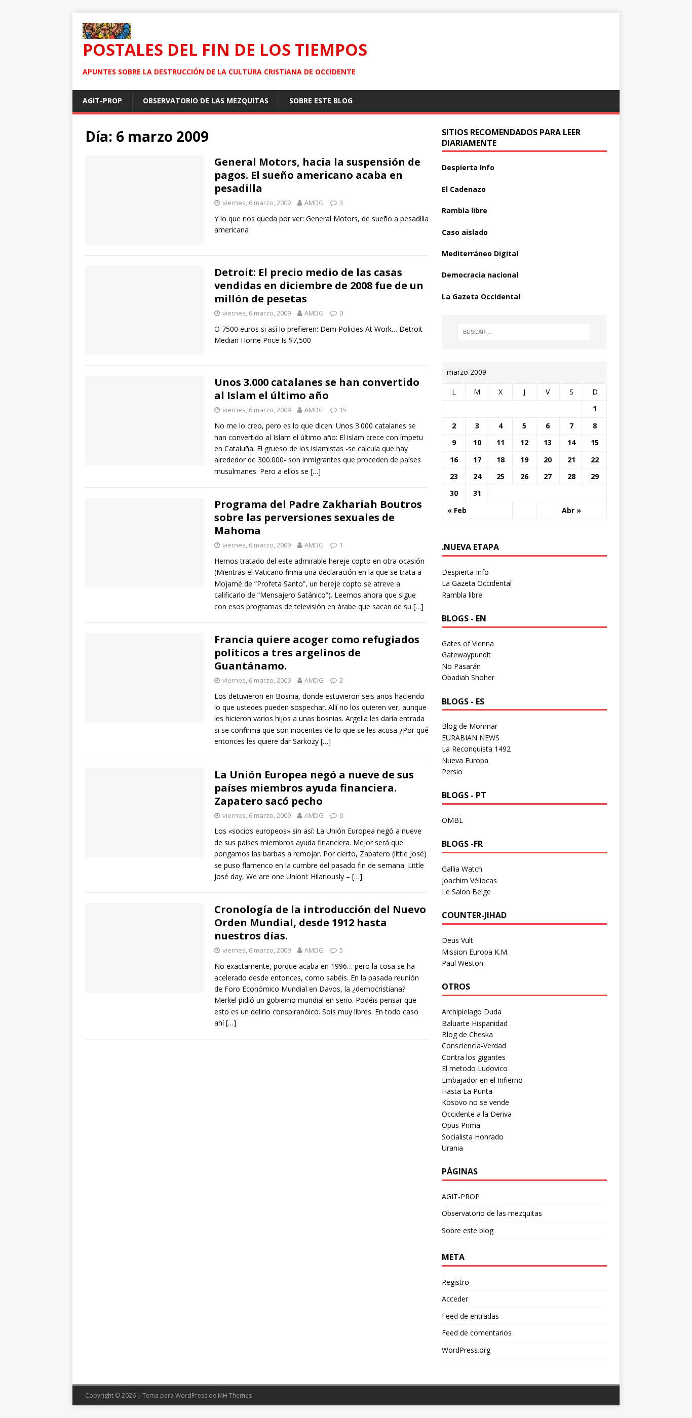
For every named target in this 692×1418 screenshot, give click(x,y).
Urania (452, 1148)
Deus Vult (457, 940)
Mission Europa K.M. (475, 952)
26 (524, 476)
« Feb (457, 510)
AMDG (314, 202)
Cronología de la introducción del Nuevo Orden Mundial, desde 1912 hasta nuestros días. (320, 922)
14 (571, 442)
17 (477, 459)
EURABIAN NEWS (470, 737)
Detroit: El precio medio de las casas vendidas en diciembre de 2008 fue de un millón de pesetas (319, 285)
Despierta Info (468, 167)
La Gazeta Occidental (481, 296)
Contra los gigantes (474, 1057)
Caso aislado (465, 232)
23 (454, 476)
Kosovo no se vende (475, 1102)
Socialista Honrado (473, 1136)
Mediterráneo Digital (480, 253)
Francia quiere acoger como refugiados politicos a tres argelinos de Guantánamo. (316, 653)
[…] (316, 471)
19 (524, 459)
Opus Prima (461, 1125)
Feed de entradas (470, 1316)
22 (595, 459)
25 (500, 476)
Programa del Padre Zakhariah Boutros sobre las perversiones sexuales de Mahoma (318, 517)
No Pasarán (461, 666)
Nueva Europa (465, 760)
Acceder (455, 1299)
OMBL (452, 820)
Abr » (571, 510)
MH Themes (235, 1395)
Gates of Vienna (468, 643)
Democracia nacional (480, 275)
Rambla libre (464, 210)
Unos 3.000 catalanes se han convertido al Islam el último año (316, 388)
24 (477, 476)
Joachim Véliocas (469, 880)
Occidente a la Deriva (477, 1114)
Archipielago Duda (472, 1011)
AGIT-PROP (102, 100)
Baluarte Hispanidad (475, 1023)
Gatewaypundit (466, 654)
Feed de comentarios (477, 1332)
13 (548, 442)
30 (454, 493)
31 (477, 493)
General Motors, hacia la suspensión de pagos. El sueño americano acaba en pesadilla (317, 175)
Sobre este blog (321, 100)
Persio (452, 771)
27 (548, 476)
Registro (455, 1282)
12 (524, 442)
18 (500, 459)
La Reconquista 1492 (476, 749)
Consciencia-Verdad (474, 1045)
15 (343, 409)
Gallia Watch (462, 869)
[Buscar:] (524, 331)
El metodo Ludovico (475, 1068)
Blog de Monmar (469, 726)
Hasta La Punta (467, 1091)
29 (595, 476)
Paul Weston (462, 963)
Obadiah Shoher (468, 677)
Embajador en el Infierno (482, 1080)
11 (500, 442)
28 (571, 476)
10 (477, 442)
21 (571, 459)
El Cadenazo (464, 189)
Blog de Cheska (467, 1034)
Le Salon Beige (466, 891)
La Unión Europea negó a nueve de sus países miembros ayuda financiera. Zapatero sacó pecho (314, 788)
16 (454, 459)
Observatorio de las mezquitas (205, 100)
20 (548, 459)
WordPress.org (466, 1350)
